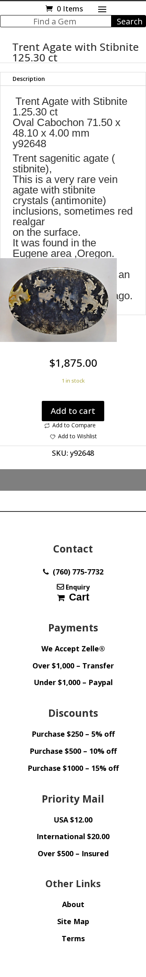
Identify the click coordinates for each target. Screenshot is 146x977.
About (73, 904)
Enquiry (77, 587)
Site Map (73, 921)
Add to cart (73, 410)
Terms (73, 938)
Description (29, 79)
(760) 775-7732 (76, 572)
